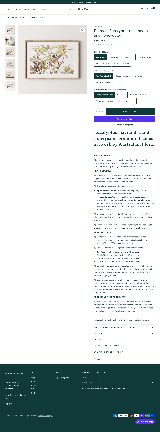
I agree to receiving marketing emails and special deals (105, 388)
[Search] (142, 9)
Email (84, 378)
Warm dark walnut (103, 82)
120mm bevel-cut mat (126, 101)
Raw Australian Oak (103, 76)
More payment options (124, 124)
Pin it (99, 359)
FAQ (35, 9)
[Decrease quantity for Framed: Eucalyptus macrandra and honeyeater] (96, 111)
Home (17, 9)
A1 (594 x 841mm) (103, 64)
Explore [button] (8, 404)
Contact (44, 9)
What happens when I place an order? (115, 327)
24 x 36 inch (128, 57)
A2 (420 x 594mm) (145, 57)
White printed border (104, 95)
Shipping (97, 44)
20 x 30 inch (114, 57)
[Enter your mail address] (152, 382)
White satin (138, 76)
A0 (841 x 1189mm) (121, 64)
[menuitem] (9, 9)
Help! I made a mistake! (107, 346)
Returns (98, 340)
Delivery (99, 334)
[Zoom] (82, 29)
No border (121, 95)
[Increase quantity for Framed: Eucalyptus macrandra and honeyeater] (103, 111)
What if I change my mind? (108, 352)
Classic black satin (123, 76)
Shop (7, 9)
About (27, 9)
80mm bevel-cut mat (104, 101)
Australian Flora (80, 9)
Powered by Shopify (45, 416)
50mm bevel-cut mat (138, 95)
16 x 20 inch (100, 57)
